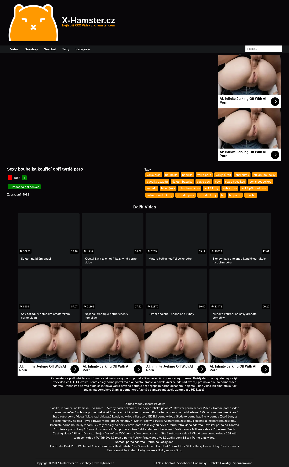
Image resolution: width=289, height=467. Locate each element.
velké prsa (154, 174)
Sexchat (50, 49)
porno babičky (197, 416)
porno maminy (62, 420)
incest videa (216, 420)
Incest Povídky (155, 403)
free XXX (119, 433)
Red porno (120, 429)
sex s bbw (203, 181)
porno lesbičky (145, 425)
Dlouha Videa (134, 403)
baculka (187, 174)
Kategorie (83, 49)
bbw (217, 181)
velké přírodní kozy (159, 195)
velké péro (204, 174)
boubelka (171, 174)
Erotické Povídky (220, 463)
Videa (14, 49)
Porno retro (176, 425)
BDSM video (101, 420)
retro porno (67, 416)
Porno (151, 442)
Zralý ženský (105, 425)
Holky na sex (146, 450)
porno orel (95, 412)
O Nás (158, 463)
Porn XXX (177, 446)
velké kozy (211, 188)
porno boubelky (73, 425)
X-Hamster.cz (88, 23)
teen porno (208, 433)
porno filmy (75, 429)
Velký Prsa (142, 437)
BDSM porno (156, 416)
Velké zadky (167, 437)
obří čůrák (242, 174)
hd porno (235, 195)
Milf (194, 429)
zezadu (152, 188)
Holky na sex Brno (170, 450)
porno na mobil (179, 412)
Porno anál (199, 437)
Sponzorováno (242, 463)
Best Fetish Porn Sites (129, 446)
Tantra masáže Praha (121, 450)
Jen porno (142, 433)
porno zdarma (135, 442)
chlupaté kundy (110, 416)
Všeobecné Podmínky (191, 463)
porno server (193, 408)
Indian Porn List (157, 446)
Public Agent (163, 420)
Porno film (92, 429)
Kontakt (170, 463)
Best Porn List (103, 446)
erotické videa (129, 412)
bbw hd (251, 195)
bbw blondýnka (190, 188)
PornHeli (56, 446)
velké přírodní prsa (254, 188)
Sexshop (31, 49)
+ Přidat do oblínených (24, 187)
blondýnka (168, 188)
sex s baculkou (235, 181)
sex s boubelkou (260, 181)
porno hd (222, 425)
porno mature (219, 412)
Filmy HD (79, 433)
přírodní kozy (207, 195)
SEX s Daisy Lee (197, 446)
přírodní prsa (185, 195)
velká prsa (230, 188)
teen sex (79, 437)
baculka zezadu (157, 181)
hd (222, 195)
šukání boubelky (264, 174)
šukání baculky (182, 181)
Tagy (65, 49)
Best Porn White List (77, 446)
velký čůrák (223, 174)
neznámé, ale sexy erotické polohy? (148, 408)
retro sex (175, 433)
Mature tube (155, 429)
